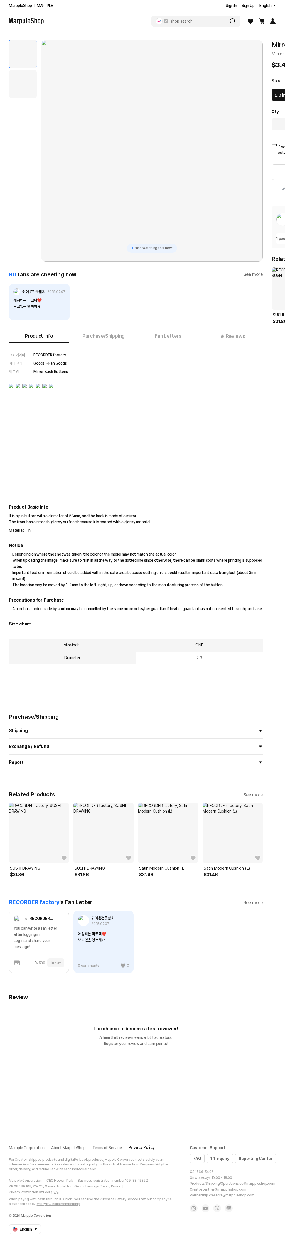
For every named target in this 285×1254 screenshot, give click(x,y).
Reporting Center (255, 1158)
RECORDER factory (49, 355)
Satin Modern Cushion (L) (162, 868)
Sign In (231, 5)
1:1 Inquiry (219, 1158)
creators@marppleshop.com (231, 1195)
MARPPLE (45, 5)
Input (56, 963)
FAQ (197, 1158)
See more (253, 274)
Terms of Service (107, 1147)
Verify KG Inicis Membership (58, 1204)
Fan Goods (57, 363)
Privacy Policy (142, 1147)
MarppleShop (20, 5)
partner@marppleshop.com (224, 1189)
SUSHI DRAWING (25, 868)
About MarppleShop (68, 1147)
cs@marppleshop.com (257, 1184)
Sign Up (248, 5)
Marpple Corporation (27, 1147)
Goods (39, 363)
